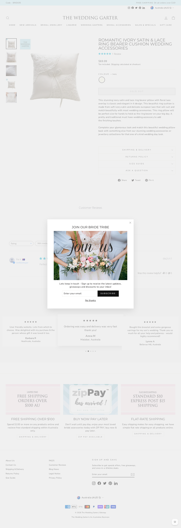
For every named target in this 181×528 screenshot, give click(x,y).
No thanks (90, 300)
